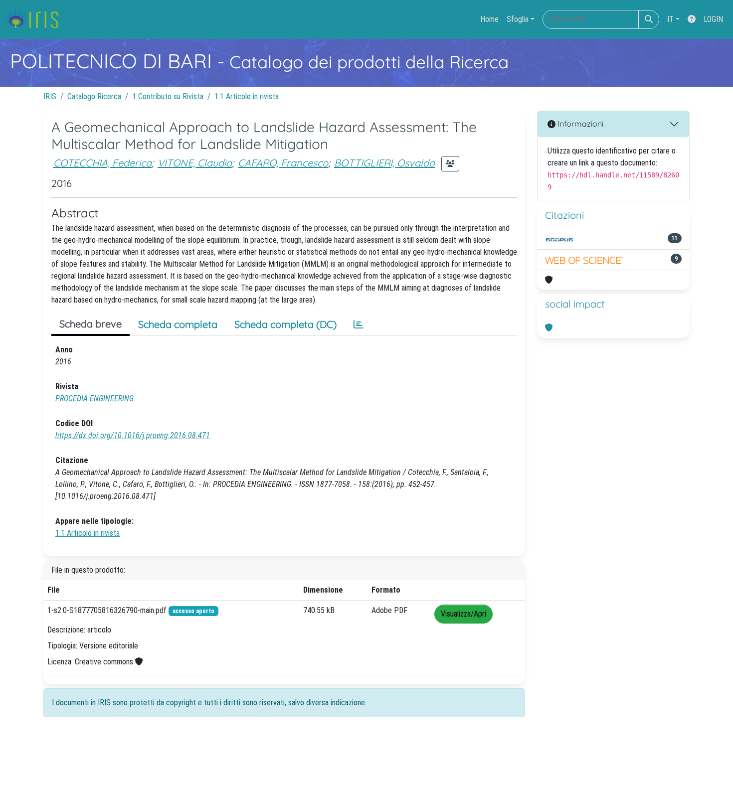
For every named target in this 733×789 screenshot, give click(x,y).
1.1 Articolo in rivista (246, 96)
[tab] (358, 324)
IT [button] (670, 19)
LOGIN (713, 19)
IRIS (49, 96)
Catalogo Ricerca (94, 96)
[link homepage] (36, 19)
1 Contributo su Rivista (167, 96)
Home (489, 19)
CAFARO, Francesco (283, 163)
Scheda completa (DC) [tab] (285, 324)
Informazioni (579, 124)
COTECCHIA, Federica (102, 163)
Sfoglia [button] (518, 19)
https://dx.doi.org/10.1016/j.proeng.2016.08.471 (132, 435)
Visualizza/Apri (463, 614)
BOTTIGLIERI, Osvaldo (384, 163)
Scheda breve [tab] (90, 323)
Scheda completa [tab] (177, 324)
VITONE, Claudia (195, 163)
